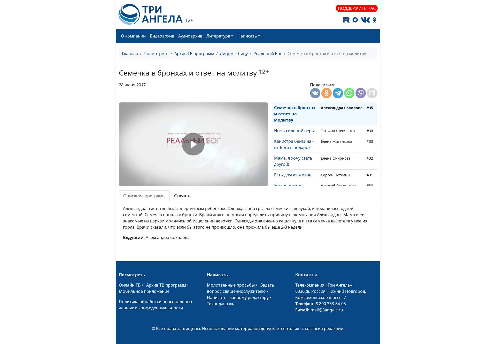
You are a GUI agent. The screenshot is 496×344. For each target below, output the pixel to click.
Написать (247, 36)
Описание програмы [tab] (144, 196)
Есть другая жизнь (293, 175)
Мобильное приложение (144, 291)
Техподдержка (221, 303)
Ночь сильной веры (294, 130)
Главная (130, 53)
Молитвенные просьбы (231, 285)
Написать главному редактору (238, 297)
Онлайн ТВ (130, 285)
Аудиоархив (190, 36)
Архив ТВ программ (194, 53)
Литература (218, 36)
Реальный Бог (267, 53)
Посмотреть (156, 53)
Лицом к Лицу (234, 53)
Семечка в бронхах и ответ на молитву (294, 114)
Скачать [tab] (182, 196)
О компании (133, 36)
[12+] (150, 14)
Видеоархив (162, 36)
